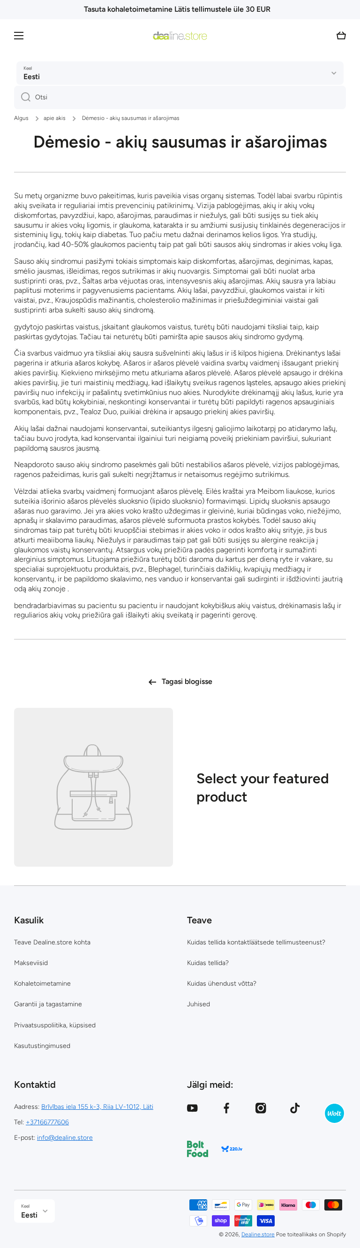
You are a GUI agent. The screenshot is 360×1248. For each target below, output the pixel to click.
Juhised (198, 1004)
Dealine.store (258, 1234)
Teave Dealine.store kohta (52, 942)
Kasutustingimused (42, 1046)
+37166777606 (47, 1122)
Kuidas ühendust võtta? (221, 984)
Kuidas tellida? (208, 963)
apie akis (55, 118)
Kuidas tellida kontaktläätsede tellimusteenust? (256, 942)
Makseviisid (31, 963)
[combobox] (180, 97)
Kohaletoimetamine (42, 984)
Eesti (31, 76)
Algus (21, 118)
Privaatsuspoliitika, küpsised (55, 1025)
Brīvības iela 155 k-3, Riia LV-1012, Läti (97, 1107)
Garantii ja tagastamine (48, 1004)
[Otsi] (22, 97)
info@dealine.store (65, 1138)
